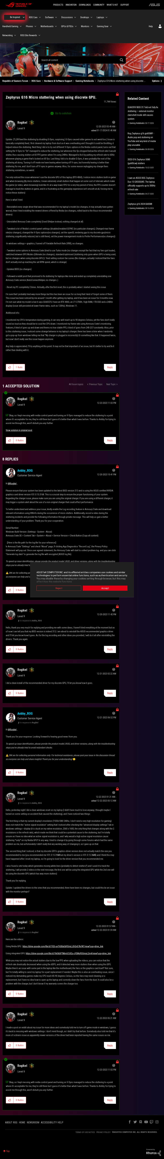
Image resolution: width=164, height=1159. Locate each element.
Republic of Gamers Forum (15, 81)
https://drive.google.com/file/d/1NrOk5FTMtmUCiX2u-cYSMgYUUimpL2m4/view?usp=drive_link (68, 953)
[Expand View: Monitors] (91, 26)
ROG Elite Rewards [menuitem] (28, 35)
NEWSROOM (33, 1122)
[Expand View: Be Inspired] (23, 17)
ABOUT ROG (11, 1122)
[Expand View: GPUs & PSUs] (75, 26)
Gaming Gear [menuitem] (102, 26)
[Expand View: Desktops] (91, 17)
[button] (9, 367)
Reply (110, 367)
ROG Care (36, 81)
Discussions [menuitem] (67, 17)
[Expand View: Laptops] (106, 17)
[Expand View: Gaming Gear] (110, 26)
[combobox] (82, 60)
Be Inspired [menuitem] (15, 17)
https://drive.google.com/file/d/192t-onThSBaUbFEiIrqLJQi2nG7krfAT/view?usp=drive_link (63, 946)
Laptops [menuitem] (100, 17)
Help (151, 26)
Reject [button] (59, 588)
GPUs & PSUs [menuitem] (67, 26)
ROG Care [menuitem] (33, 17)
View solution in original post (19, 430)
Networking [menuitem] (7, 35)
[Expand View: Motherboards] (55, 26)
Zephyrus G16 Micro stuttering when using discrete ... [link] (121, 81)
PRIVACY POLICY (103, 1132)
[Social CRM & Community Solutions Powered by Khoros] (153, 1152)
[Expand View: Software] (56, 17)
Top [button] (8, 1151)
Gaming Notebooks (84, 81)
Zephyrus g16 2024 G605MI (140, 204)
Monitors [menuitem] (85, 26)
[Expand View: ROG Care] (39, 17)
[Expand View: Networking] (15, 35)
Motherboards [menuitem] (47, 26)
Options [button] (156, 81)
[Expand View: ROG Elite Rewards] (39, 35)
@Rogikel (12, 483)
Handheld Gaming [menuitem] (10, 26)
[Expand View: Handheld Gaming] (20, 26)
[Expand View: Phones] (35, 26)
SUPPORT (124, 5)
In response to (31, 621)
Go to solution (63, 113)
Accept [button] (105, 588)
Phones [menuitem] (29, 26)
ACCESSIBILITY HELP (52, 1122)
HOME (22, 1122)
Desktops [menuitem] (84, 17)
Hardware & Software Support (58, 81)
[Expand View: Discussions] (75, 17)
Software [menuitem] (49, 17)
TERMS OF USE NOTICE (85, 1132)
